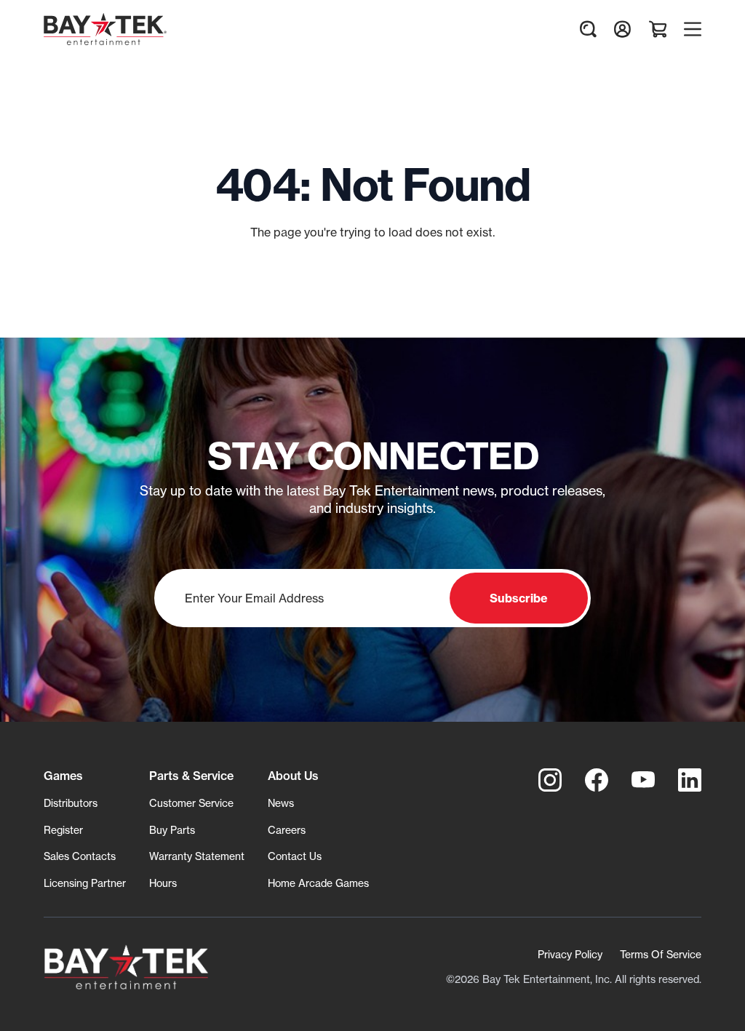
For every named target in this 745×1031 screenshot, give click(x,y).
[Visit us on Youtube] (643, 780)
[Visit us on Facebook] (596, 780)
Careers (287, 830)
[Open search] (588, 29)
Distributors (70, 803)
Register (63, 830)
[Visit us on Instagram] (550, 780)
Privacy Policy (570, 954)
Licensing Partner (85, 883)
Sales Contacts (80, 856)
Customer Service (191, 803)
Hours (163, 883)
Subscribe (519, 598)
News (281, 803)
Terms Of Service (660, 954)
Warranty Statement (196, 856)
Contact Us (295, 856)
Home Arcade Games (318, 883)
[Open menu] (692, 29)
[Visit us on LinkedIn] (689, 780)
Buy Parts (172, 830)
